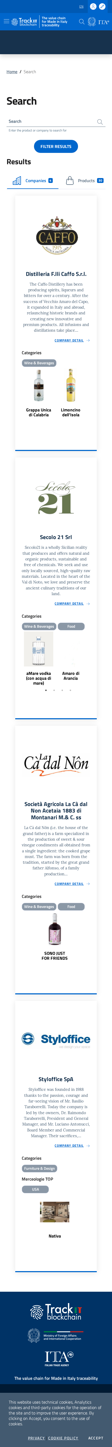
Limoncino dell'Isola (70, 412)
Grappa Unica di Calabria (38, 412)
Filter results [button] (56, 146)
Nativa (55, 1236)
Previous (17, 659)
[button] (82, 21)
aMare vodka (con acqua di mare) (38, 678)
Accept (95, 1438)
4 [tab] (70, 690)
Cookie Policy (63, 1438)
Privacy (36, 1438)
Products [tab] (90, 180)
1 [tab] (46, 690)
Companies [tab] (39, 180)
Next (94, 659)
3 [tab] (62, 690)
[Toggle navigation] (6, 21)
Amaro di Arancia (70, 675)
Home (12, 71)
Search (15, 121)
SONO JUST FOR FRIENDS (55, 955)
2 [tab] (54, 690)
